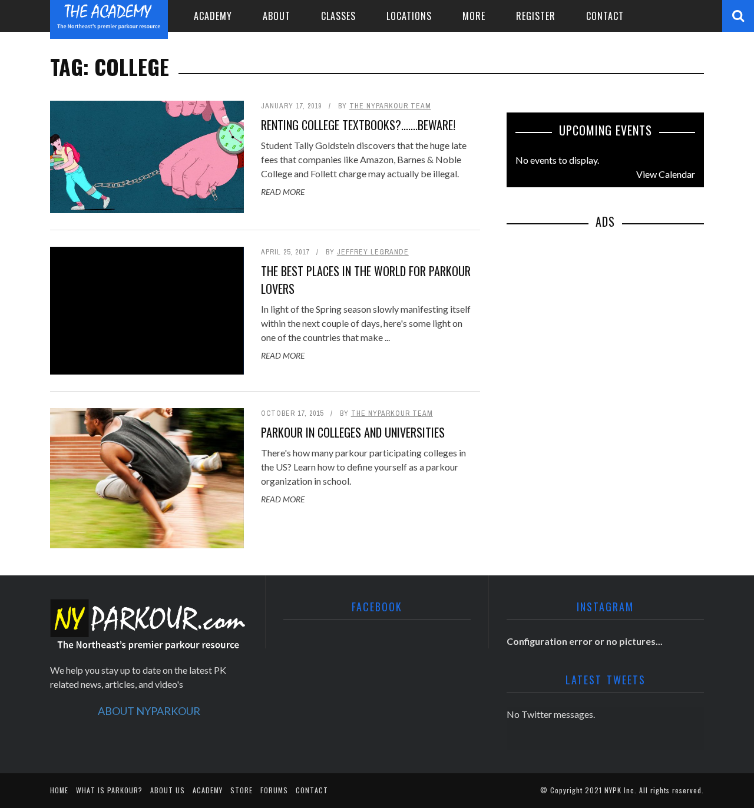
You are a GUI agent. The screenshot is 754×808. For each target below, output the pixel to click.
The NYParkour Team (390, 106)
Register (535, 16)
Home (59, 790)
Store (241, 790)
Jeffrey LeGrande (373, 252)
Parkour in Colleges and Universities (353, 432)
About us (167, 790)
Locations (409, 16)
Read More (283, 192)
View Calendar (665, 174)
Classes (338, 16)
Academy (213, 16)
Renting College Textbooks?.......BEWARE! (358, 125)
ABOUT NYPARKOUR (149, 710)
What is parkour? (109, 790)
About (276, 16)
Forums (274, 790)
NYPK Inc (619, 790)
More (473, 16)
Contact (605, 16)
